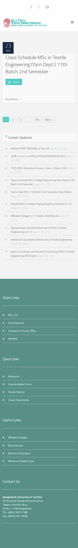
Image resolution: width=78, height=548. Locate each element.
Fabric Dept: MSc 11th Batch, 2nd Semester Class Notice (41, 192)
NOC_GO (13, 315)
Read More (11, 99)
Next (48, 119)
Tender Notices (16, 392)
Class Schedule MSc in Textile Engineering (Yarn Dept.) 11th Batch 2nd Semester (36, 64)
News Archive (15, 445)
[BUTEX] (26, 22)
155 (36, 119)
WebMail (13, 338)
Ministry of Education (19, 453)
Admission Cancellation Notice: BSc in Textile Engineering (41, 239)
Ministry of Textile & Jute (21, 461)
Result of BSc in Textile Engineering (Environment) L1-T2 (41, 204)
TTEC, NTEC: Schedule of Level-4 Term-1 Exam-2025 (39, 168)
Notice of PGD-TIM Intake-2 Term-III (30, 148)
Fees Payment (16, 323)
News (16, 82)
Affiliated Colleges (17, 437)
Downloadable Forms (20, 384)
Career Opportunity (18, 400)
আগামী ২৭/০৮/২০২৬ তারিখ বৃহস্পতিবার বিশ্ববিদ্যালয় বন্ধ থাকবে (38, 156)
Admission (14, 376)
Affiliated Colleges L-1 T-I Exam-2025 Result (34, 216)
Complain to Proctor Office (22, 331)
